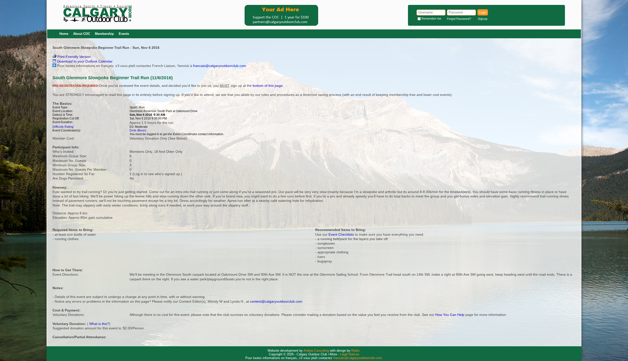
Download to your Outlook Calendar (84, 61)
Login (482, 12)
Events (124, 34)
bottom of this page (268, 86)
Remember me (431, 18)
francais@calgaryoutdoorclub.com (219, 66)
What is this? (99, 324)
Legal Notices (349, 354)
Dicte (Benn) (138, 130)
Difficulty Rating (62, 127)
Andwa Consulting (316, 350)
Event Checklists (341, 234)
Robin (355, 350)
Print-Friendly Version (73, 57)
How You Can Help (449, 315)
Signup (482, 19)
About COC (81, 34)
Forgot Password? (459, 19)
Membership (104, 34)
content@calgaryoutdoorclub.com (276, 301)
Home (63, 34)
